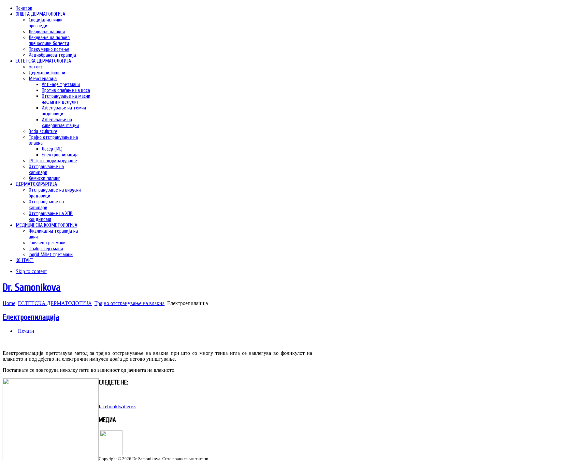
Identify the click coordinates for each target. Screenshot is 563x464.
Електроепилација (31, 317)
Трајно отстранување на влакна (129, 303)
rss (133, 406)
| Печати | (26, 331)
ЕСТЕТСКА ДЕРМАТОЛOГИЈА (55, 303)
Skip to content (31, 271)
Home (9, 303)
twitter (124, 406)
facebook (108, 406)
